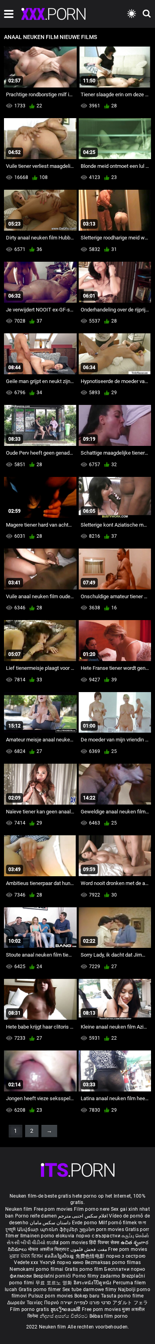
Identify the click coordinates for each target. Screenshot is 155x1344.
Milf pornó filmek (118, 1222)
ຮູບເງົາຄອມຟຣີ (66, 1309)
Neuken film (18, 1209)
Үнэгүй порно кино (62, 1262)
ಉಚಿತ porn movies (67, 1242)
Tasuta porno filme (122, 1296)
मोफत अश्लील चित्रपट (49, 1249)
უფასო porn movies (102, 1229)
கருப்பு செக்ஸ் (135, 1236)
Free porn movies (54, 1209)
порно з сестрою (126, 1256)
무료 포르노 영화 (54, 1283)
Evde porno (84, 1222)
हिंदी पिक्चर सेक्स (104, 1242)
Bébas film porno (108, 1316)
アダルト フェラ (130, 1302)
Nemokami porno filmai (37, 1269)
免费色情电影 (91, 1256)
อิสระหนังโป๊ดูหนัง (93, 1283)
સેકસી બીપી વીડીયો (26, 1242)
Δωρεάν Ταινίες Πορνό (33, 1302)
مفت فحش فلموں (89, 1249)
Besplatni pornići (52, 1276)
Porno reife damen (36, 1216)
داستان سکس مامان (50, 1222)
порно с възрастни (98, 1236)
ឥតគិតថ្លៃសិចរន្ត (60, 1256)
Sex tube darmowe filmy (89, 1289)
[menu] (9, 14)
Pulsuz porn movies (51, 1296)
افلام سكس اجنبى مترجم (83, 1216)
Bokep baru (87, 1296)
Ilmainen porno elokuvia (48, 1236)
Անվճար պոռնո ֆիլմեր (48, 1229)
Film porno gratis (30, 1309)
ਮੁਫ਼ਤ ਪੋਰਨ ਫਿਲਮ (27, 1256)
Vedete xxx (26, 1262)
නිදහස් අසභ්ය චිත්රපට (64, 1316)
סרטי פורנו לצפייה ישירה (85, 1302)
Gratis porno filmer (40, 1289)
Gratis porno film (84, 1269)
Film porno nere (92, 1209)
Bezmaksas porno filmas (113, 1262)
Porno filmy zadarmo (97, 1276)
